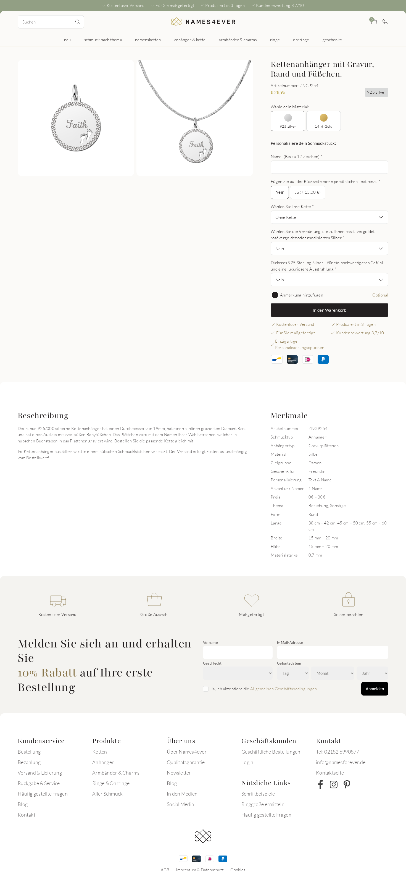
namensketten (148, 39)
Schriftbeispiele (258, 794)
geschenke (332, 39)
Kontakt (26, 815)
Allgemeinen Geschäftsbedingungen (283, 688)
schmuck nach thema (103, 39)
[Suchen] (78, 21)
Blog (23, 804)
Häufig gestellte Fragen (43, 794)
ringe (275, 39)
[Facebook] (320, 784)
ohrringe (301, 39)
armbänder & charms (238, 39)
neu (67, 39)
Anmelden (375, 688)
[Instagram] (333, 784)
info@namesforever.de (340, 762)
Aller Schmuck (107, 794)
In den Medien (182, 794)
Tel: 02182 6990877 (337, 752)
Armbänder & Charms (116, 773)
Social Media (180, 804)
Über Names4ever (187, 752)
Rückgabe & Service (39, 783)
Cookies (237, 869)
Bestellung (29, 752)
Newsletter (179, 773)
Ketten (99, 752)
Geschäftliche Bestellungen (270, 752)
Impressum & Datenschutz (200, 869)
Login (247, 762)
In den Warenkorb (329, 310)
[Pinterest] (346, 784)
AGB (165, 869)
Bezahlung (29, 762)
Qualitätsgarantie (186, 762)
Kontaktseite (330, 773)
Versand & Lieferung (40, 773)
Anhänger (103, 762)
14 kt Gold (323, 126)
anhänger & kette (190, 39)
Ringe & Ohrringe (111, 783)
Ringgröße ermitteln (262, 804)
